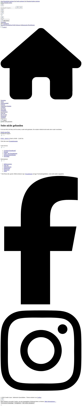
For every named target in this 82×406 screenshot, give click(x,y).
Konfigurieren (18, 403)
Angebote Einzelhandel (10, 150)
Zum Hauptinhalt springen (7, 1)
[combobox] (8, 8)
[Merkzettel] (2, 15)
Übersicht (3, 25)
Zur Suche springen (19, 1)
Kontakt (6, 152)
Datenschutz (7, 168)
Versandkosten (28, 174)
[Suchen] (17, 7)
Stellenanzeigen (8, 164)
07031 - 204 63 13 (5, 138)
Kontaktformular (13, 141)
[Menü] (2, 5)
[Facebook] (41, 304)
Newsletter (6, 156)
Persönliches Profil (11, 25)
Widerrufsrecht (7, 167)
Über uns (6, 165)
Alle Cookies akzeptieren (28, 403)
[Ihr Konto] (2, 17)
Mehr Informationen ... (50, 401)
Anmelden (3, 22)
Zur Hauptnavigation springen (32, 1)
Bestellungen (31, 25)
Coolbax (39, 397)
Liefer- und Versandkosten (10, 153)
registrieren (6, 23)
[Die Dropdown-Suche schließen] (21, 7)
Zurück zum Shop (5, 132)
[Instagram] (41, 396)
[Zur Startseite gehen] (6, 2)
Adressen (18, 25)
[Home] (41, 64)
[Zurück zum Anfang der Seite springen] (2, 399)
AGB (5, 171)
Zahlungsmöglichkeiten (10, 155)
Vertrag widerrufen (5, 142)
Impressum (6, 169)
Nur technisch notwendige (7, 403)
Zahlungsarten (24, 25)
